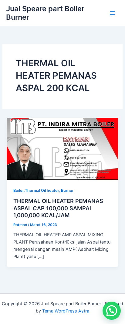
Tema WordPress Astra (65, 311)
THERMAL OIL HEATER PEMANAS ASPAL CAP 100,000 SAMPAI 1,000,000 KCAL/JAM (58, 208)
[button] (112, 311)
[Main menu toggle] (112, 13)
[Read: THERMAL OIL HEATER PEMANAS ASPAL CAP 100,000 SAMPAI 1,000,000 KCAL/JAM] (62, 148)
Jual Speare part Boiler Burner (45, 12)
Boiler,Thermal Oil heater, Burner (43, 190)
